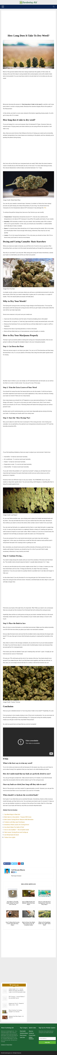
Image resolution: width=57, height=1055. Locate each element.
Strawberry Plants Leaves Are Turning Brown (16, 824)
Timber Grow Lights (9, 837)
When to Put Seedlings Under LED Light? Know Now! (44, 924)
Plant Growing (23, 1035)
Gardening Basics (24, 1033)
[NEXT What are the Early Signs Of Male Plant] (55, 1051)
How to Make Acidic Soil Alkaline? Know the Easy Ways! (28, 903)
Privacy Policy (9, 1044)
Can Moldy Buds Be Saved (11, 835)
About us (31, 1031)
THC (45, 208)
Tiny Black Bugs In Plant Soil (12, 814)
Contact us (31, 1033)
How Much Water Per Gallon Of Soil (14, 827)
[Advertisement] (28, 23)
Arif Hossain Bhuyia (18, 870)
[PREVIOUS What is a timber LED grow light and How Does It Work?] (1, 1051)
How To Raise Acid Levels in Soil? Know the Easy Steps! (12, 924)
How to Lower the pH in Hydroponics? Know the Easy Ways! (44, 903)
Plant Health (23, 1031)
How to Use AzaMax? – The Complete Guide (16, 829)
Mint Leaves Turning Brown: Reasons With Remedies (18, 819)
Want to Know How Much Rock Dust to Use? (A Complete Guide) (28, 924)
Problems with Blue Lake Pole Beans (14, 822)
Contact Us (3, 1044)
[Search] (53, 7)
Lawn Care (22, 1037)
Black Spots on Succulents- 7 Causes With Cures (17, 817)
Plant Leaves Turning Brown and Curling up (16, 832)
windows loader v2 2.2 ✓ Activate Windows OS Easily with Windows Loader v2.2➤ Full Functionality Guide (17, 991)
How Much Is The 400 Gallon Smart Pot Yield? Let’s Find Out (12, 903)
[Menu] (3, 7)
